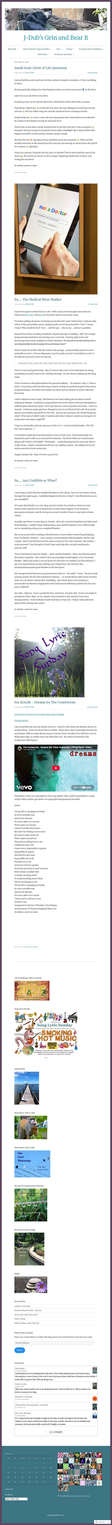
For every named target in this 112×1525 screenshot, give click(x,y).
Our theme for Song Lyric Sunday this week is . (39, 714)
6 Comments (93, 485)
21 (29, 1477)
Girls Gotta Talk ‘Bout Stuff (26, 1315)
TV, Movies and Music (63, 54)
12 (15, 1472)
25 (8, 1482)
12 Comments (92, 707)
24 (51, 1477)
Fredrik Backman (22, 1371)
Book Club (12, 49)
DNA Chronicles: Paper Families (36, 49)
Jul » (12, 1489)
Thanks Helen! (21, 720)
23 (43, 1477)
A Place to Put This (22, 1306)
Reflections (42, 54)
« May (7, 1489)
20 (22, 1477)
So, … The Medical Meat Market (37, 299)
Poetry (69, 49)
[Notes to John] (95, 1389)
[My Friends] (95, 1373)
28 (29, 1482)
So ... (25, 467)
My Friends (20, 1368)
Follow (20, 1350)
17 (50, 1472)
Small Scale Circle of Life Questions (40, 68)
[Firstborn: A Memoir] (95, 1401)
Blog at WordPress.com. (56, 1515)
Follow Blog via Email (23, 1333)
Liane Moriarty (21, 1415)
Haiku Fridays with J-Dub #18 (26, 1323)
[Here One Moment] (95, 1418)
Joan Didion (20, 1386)
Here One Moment (23, 1413)
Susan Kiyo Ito (21, 1407)
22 (36, 1477)
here (26, 315)
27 (22, 1482)
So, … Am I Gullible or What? (35, 480)
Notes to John (21, 1384)
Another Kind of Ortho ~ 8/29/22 (28, 1310)
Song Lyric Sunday (31, 947)
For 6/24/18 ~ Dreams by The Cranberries (44, 702)
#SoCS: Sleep (19, 1319)
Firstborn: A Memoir (23, 1397)
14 (29, 1472)
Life (58, 49)
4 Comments (93, 304)
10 (51, 1468)
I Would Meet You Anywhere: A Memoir (31, 1405)
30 (44, 1482)
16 (43, 1472)
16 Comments (92, 73)
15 (36, 1472)
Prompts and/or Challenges (90, 49)
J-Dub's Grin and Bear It (56, 37)
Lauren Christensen (23, 1399)
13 (22, 1472)
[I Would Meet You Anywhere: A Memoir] (95, 1409)
